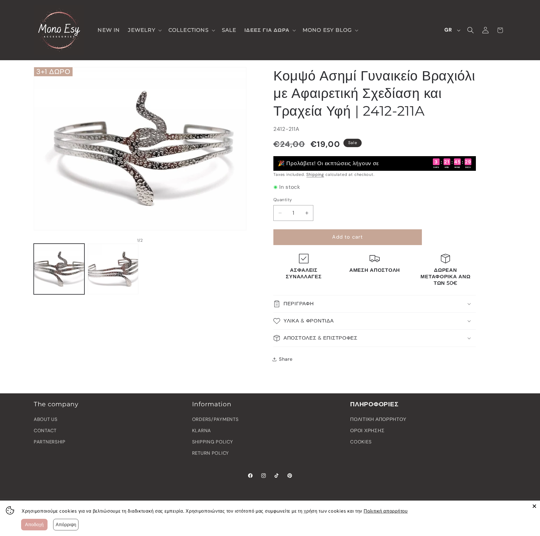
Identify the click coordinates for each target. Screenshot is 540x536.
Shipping (315, 174)
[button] (144, 30)
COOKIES (361, 442)
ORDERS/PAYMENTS (215, 419)
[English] (451, 30)
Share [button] (286, 359)
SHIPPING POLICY (212, 442)
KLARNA (201, 430)
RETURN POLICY (210, 453)
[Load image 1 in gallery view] (59, 269)
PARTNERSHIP (50, 442)
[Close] (534, 506)
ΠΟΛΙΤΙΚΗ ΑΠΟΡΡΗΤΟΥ (378, 419)
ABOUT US (46, 419)
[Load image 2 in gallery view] (113, 269)
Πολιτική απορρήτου (386, 511)
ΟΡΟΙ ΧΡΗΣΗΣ (367, 430)
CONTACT (45, 430)
